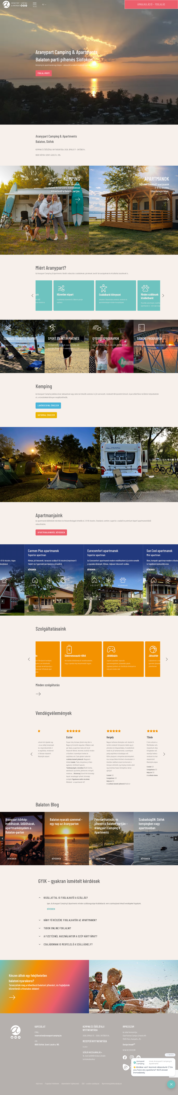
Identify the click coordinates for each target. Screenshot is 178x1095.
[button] (33, 295)
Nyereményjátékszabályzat (112, 1083)
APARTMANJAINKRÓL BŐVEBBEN (51, 532)
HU (43, 4)
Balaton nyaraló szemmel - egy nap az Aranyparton (66, 821)
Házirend (39, 1083)
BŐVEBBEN (11, 858)
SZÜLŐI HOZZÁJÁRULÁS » (92, 1052)
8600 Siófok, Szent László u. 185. (47, 1044)
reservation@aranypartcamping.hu (48, 1035)
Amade (131, 1044)
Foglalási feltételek (52, 1083)
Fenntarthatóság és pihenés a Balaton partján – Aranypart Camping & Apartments (111, 825)
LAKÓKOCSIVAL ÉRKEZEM (48, 405)
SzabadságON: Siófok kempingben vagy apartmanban (151, 823)
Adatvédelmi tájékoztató (70, 1083)
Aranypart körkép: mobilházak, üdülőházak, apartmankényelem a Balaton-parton (20, 825)
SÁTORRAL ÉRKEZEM (46, 415)
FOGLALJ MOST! (44, 73)
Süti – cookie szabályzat (90, 1083)
